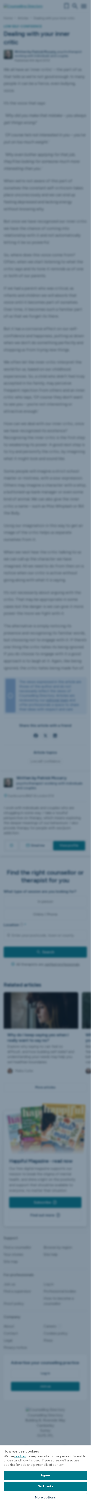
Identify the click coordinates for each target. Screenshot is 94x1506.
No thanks (45, 1486)
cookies (20, 1456)
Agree (45, 1475)
